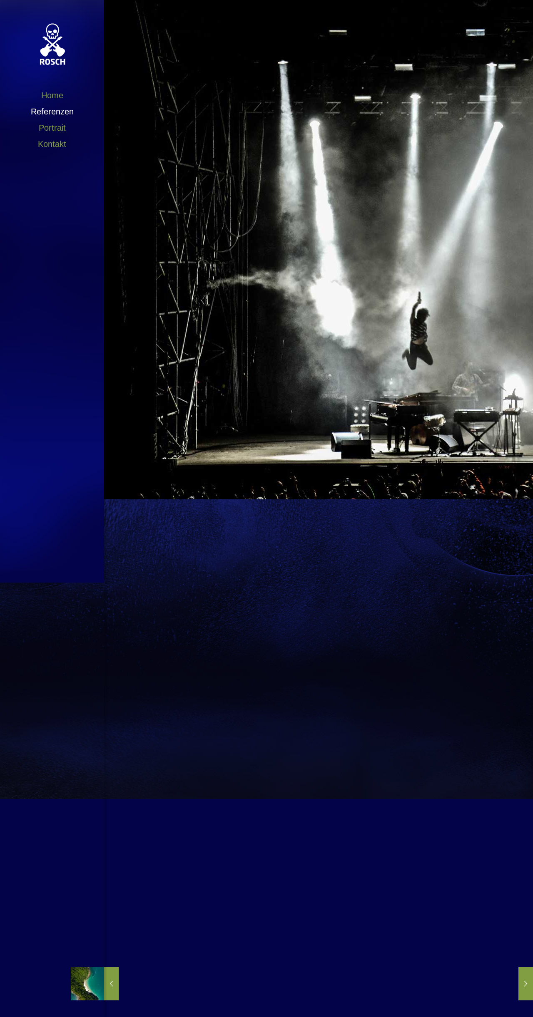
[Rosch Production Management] (52, 43)
